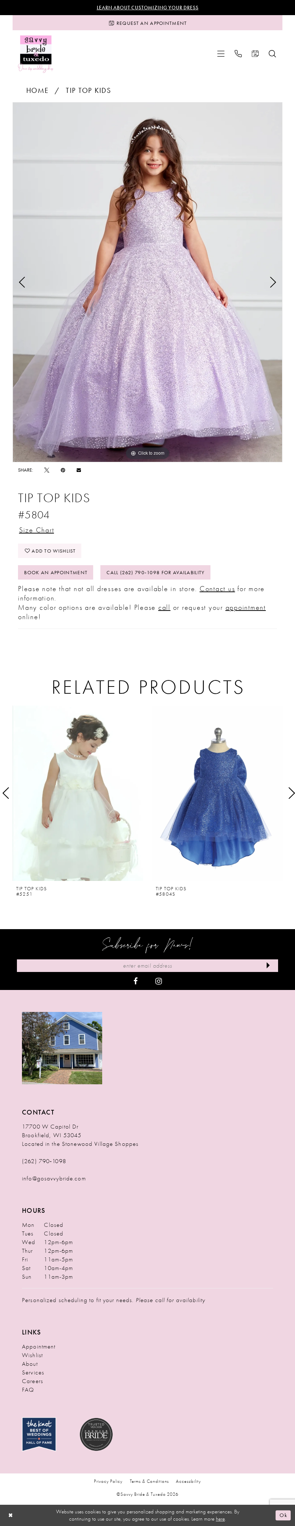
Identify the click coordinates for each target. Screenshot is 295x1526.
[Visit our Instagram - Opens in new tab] (158, 980)
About (30, 1364)
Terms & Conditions (149, 1481)
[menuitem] (221, 53)
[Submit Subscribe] (268, 965)
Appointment (38, 1346)
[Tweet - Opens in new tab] (47, 470)
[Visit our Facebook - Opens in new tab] (135, 980)
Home (37, 90)
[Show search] (272, 53)
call (164, 607)
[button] (221, 53)
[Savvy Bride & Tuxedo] (36, 53)
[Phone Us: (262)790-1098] (238, 53)
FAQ (28, 1390)
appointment (246, 607)
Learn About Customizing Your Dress (148, 7)
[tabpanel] (147, 282)
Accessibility (188, 1481)
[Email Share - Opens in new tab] (78, 470)
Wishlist (32, 1355)
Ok (283, 1515)
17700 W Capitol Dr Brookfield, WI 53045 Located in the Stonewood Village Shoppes (80, 1135)
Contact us (217, 588)
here (220, 1518)
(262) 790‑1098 (44, 1161)
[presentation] (78, 793)
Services (33, 1372)
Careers (32, 1381)
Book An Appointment (55, 572)
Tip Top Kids (88, 90)
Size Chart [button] (36, 530)
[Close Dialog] (10, 1515)
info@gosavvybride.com (54, 1178)
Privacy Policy (108, 1481)
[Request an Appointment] (255, 53)
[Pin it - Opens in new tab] (62, 470)
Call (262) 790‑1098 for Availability (155, 572)
